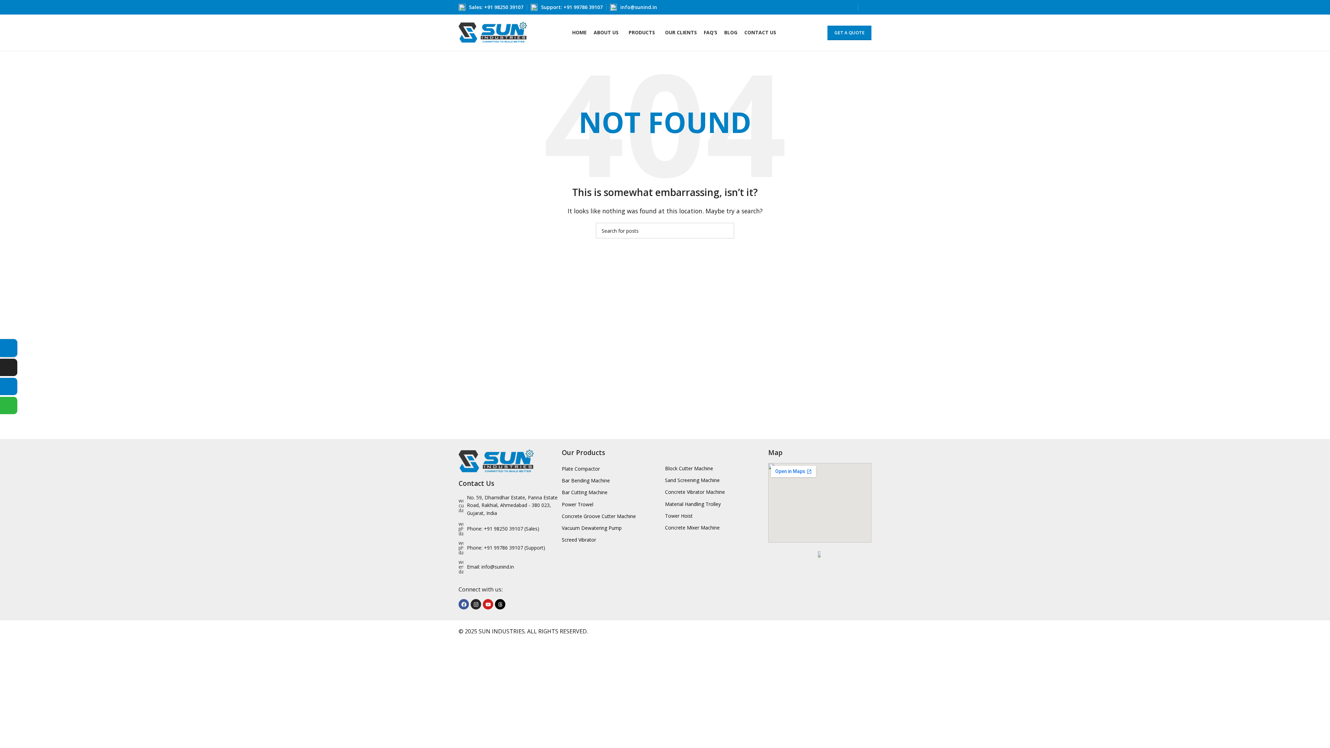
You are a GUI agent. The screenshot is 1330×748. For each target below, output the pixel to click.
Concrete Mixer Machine (692, 527)
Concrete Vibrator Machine (695, 492)
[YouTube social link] (850, 7)
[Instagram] (476, 604)
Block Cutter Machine (689, 468)
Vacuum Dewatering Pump (592, 528)
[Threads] (500, 604)
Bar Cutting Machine (585, 492)
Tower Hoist (679, 516)
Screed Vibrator (579, 539)
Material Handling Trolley (693, 504)
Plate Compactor (581, 468)
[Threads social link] (842, 7)
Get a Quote (849, 32)
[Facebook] (464, 604)
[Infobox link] (491, 7)
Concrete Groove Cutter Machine (599, 516)
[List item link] (510, 529)
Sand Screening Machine (692, 480)
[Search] (866, 7)
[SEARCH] (726, 231)
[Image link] (497, 461)
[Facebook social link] (827, 7)
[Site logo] (493, 32)
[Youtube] (488, 604)
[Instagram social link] (835, 7)
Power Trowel (577, 504)
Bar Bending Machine (586, 480)
